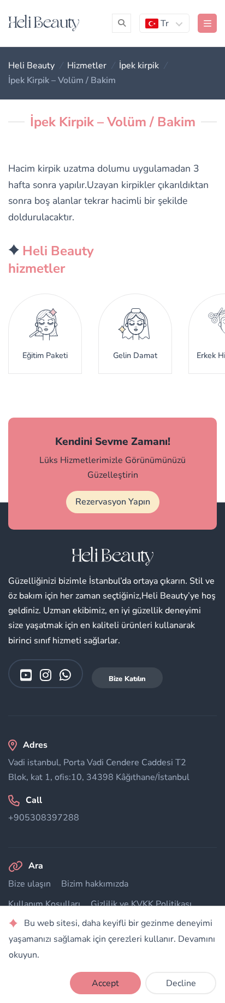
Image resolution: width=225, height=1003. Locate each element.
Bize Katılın (127, 679)
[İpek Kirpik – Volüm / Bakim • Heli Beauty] (43, 23)
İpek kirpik (139, 66)
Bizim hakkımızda (94, 884)
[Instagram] (45, 674)
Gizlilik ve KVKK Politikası (141, 904)
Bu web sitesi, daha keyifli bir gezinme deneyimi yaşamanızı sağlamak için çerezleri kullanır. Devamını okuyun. (112, 939)
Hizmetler (86, 66)
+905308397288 (43, 818)
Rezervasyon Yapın (112, 502)
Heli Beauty (31, 66)
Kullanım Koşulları (44, 904)
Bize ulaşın (29, 884)
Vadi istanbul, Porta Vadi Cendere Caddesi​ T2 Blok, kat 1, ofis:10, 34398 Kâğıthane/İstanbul (99, 769)
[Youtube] (26, 674)
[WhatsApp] (65, 674)
